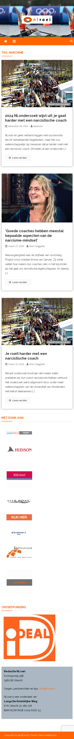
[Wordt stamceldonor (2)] (19, 475)
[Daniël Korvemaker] (37, 83)
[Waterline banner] (19, 432)
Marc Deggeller (37, 246)
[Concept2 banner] (19, 533)
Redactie (38, 126)
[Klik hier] (19, 582)
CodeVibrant (63, 735)
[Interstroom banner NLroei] (19, 552)
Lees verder (19, 157)
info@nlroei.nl (47, 688)
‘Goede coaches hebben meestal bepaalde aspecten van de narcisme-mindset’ (34, 235)
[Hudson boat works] (19, 449)
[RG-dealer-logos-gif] (19, 517)
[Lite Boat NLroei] (19, 501)
